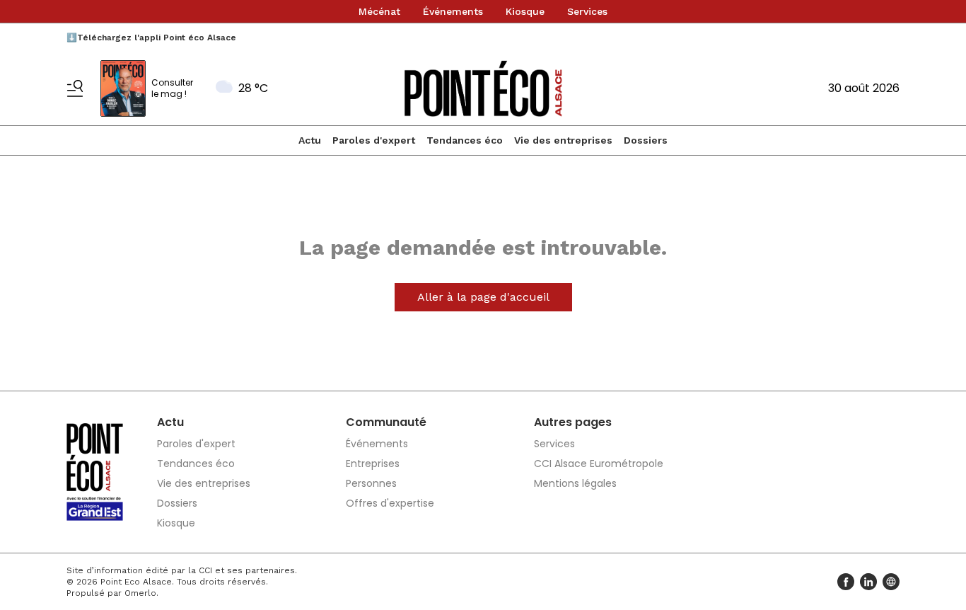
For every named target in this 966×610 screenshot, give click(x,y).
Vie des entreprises (563, 140)
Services (587, 11)
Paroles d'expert (373, 140)
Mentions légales (575, 483)
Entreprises (373, 463)
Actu (309, 140)
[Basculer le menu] (74, 88)
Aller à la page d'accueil (483, 297)
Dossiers (646, 140)
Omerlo (140, 593)
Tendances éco (464, 140)
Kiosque (525, 11)
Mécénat (379, 11)
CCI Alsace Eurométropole (598, 463)
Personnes (371, 483)
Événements (453, 11)
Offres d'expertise (390, 503)
